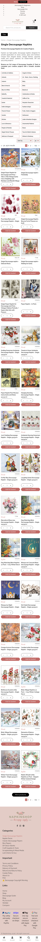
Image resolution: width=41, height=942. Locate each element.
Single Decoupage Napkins (12, 836)
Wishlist (5, 903)
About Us (5, 875)
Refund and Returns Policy (12, 871)
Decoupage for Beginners (22, 5)
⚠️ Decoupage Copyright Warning (15, 880)
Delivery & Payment (9, 868)
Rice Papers (6, 843)
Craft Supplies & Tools (10, 848)
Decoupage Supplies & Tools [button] (28, 64)
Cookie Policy (7, 873)
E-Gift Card (22, 15)
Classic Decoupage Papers (12, 841)
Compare (5, 905)
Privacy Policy (7, 866)
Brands (22, 13)
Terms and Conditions (10, 863)
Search (31, 28)
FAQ (4, 878)
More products (20, 795)
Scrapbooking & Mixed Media (13, 851)
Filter (4, 34)
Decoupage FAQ (22, 9)
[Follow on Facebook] (17, 826)
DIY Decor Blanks (8, 846)
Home (3, 40)
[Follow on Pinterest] (23, 826)
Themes (22, 11)
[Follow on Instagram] (20, 826)
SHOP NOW (23, 2)
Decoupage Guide (9, 896)
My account (6, 900)
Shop (4, 893)
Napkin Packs (7, 838)
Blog (22, 7)
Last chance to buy (9, 853)
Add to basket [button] (10, 188)
